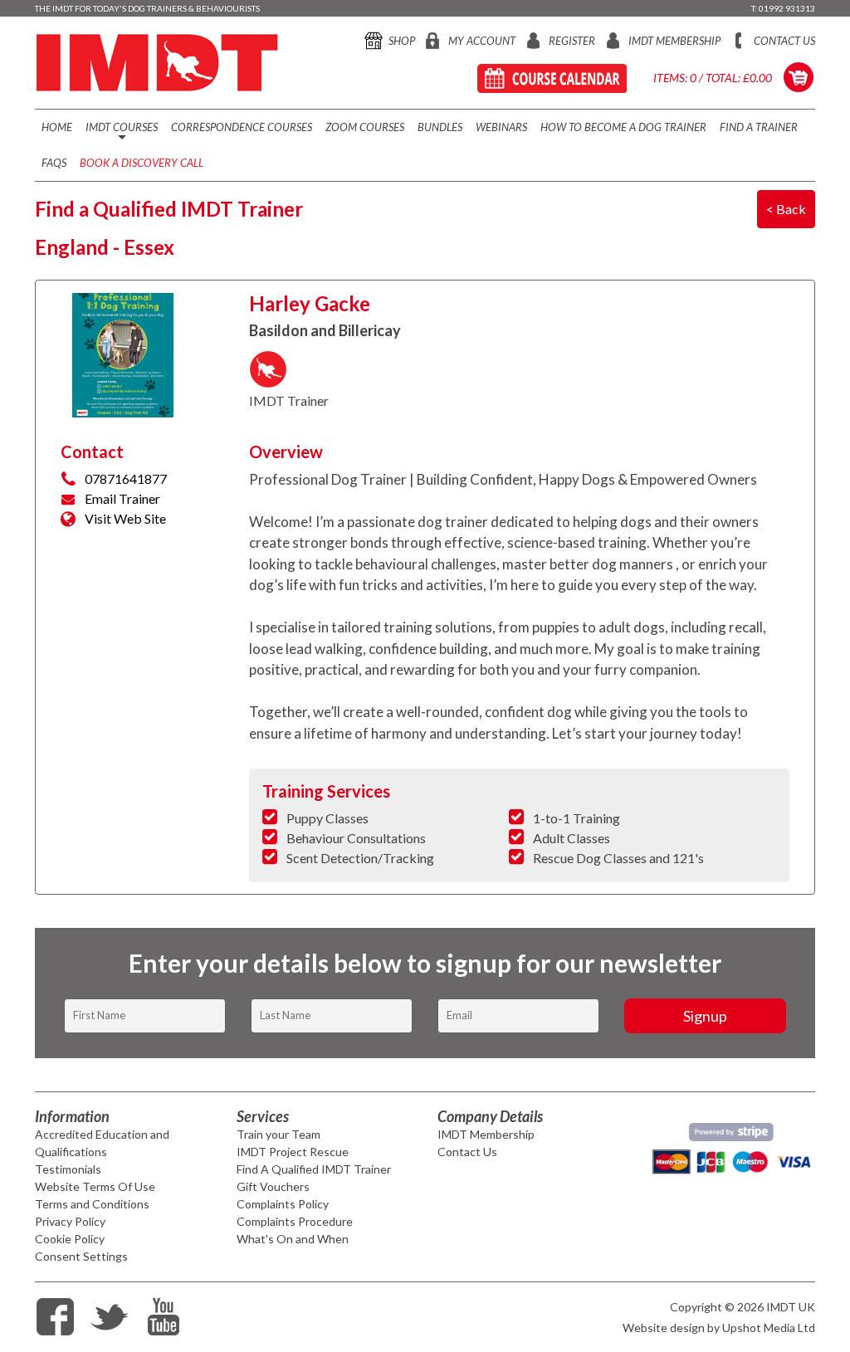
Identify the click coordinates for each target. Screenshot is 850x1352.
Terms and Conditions (92, 1204)
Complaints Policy (283, 1204)
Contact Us (784, 40)
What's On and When (293, 1239)
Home (57, 127)
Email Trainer (122, 498)
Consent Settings (81, 1256)
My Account (481, 40)
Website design (664, 1327)
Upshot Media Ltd (768, 1327)
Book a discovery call (141, 162)
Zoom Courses (364, 127)
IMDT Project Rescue (293, 1152)
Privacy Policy (70, 1221)
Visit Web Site (125, 518)
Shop (401, 40)
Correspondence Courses (241, 127)
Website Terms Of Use (95, 1186)
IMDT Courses (121, 132)
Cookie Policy (70, 1239)
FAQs (54, 162)
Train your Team (278, 1134)
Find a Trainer (759, 127)
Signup (705, 1016)
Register (572, 40)
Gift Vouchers (273, 1186)
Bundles (440, 127)
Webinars (501, 127)
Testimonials (68, 1169)
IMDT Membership (674, 40)
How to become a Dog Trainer (623, 127)
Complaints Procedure (295, 1221)
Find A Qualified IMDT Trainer (314, 1169)
